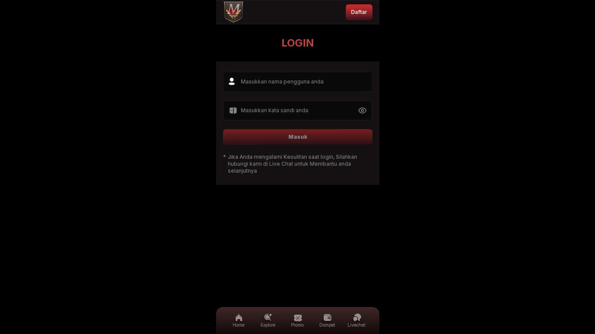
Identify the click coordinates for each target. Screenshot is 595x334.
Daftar (359, 12)
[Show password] (362, 110)
